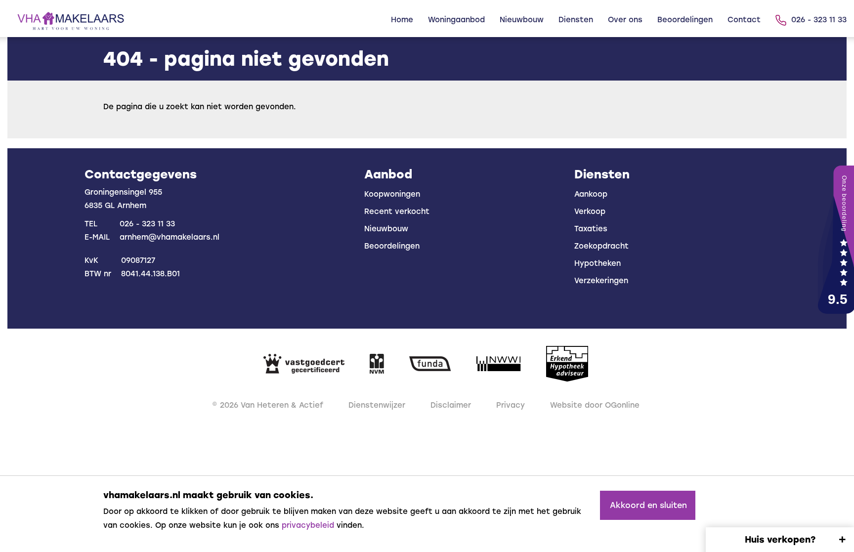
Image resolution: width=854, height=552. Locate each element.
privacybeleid (308, 525)
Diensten (575, 19)
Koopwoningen (392, 194)
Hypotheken (597, 263)
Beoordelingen (685, 19)
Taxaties (590, 228)
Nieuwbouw (522, 19)
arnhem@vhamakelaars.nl (169, 237)
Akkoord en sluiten (648, 505)
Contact (744, 19)
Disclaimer (450, 405)
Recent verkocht (396, 211)
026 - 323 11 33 (819, 19)
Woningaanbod (456, 19)
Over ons (625, 19)
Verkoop (589, 211)
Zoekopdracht (601, 246)
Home (402, 19)
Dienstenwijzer (376, 405)
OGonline (622, 405)
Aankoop (590, 194)
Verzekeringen (601, 280)
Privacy (510, 405)
